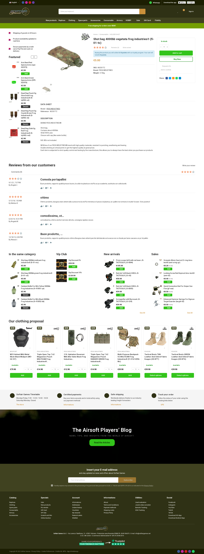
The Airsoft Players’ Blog (102, 430)
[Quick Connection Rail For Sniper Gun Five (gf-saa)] (156, 290)
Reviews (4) (115, 47)
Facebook (167, 78)
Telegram (180, 78)
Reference (45, 111)
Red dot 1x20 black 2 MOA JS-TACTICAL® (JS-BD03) (127, 287)
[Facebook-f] (23, 2)
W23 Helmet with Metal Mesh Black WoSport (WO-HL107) (21, 356)
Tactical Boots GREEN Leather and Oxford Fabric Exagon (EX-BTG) (182, 356)
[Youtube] (30, 2)
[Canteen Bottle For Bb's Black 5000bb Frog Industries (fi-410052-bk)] (14, 303)
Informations (69, 405)
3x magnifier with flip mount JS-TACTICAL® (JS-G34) (128, 300)
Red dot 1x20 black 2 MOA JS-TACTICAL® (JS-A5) (127, 274)
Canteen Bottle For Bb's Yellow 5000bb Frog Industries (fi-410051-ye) (35, 287)
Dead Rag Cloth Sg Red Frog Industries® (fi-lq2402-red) (28, 132)
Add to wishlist (166, 70)
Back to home (190, 34)
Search (142, 11)
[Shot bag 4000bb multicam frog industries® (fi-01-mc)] (14, 264)
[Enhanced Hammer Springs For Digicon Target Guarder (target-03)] (156, 303)
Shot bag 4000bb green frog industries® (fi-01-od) (36, 274)
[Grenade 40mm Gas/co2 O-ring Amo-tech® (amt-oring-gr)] (156, 264)
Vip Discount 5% (75, 260)
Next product (193, 34)
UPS (162, 405)
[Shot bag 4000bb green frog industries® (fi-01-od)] (14, 277)
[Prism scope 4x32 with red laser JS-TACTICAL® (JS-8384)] (109, 264)
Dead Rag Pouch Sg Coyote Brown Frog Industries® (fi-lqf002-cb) (28, 114)
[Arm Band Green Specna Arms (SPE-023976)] (14, 82)
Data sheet (46, 104)
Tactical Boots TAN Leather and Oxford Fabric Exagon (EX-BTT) (155, 356)
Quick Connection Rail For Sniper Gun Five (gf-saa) (178, 287)
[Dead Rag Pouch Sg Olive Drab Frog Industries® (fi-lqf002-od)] (14, 97)
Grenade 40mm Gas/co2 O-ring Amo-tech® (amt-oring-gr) (178, 261)
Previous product (187, 34)
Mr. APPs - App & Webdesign (69, 551)
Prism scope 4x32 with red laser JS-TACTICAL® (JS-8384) (130, 261)
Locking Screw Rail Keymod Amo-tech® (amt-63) (179, 274)
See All (142, 313)
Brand (43, 109)
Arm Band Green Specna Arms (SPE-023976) (28, 80)
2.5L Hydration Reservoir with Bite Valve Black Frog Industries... (75, 356)
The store (20, 405)
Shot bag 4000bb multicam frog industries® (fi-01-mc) (33, 261)
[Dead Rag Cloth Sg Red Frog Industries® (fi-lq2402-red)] (14, 132)
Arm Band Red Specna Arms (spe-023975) (28, 65)
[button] (32, 57)
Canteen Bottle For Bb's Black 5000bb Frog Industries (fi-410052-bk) (35, 300)
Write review (127, 47)
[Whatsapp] (193, 551)
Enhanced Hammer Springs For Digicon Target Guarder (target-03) (179, 300)
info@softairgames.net (143, 533)
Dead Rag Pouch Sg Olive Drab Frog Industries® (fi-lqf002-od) (28, 96)
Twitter (170, 78)
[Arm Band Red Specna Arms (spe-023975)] (14, 66)
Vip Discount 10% (75, 273)
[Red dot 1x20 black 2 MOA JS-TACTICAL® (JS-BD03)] (109, 290)
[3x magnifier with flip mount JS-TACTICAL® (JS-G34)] (109, 303)
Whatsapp (156, 3)
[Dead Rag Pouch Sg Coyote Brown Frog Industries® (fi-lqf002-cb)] (14, 115)
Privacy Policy (148, 486)
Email (173, 78)
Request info (166, 66)
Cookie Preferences (47, 551)
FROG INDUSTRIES (106, 70)
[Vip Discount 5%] (61, 264)
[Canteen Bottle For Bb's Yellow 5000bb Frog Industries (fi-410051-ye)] (14, 290)
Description (47, 118)
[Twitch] (33, 2)
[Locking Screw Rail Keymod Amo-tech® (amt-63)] (156, 277)
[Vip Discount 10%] (61, 276)
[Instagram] (26, 2)
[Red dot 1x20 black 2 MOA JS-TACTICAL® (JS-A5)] (109, 277)
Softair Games (25, 551)
